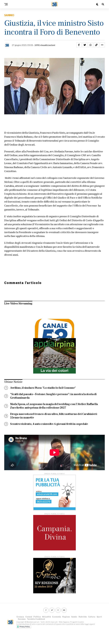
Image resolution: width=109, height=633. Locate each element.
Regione (66, 617)
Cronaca (20, 617)
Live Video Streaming (18, 303)
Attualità (46, 617)
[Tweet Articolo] (84, 44)
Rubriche (83, 617)
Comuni (28, 617)
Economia (56, 617)
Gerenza (22, 619)
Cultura (91, 617)
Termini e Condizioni (36, 619)
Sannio (74, 617)
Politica (37, 617)
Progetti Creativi (77, 622)
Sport (99, 617)
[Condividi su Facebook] (78, 44)
